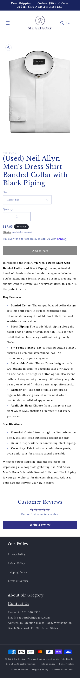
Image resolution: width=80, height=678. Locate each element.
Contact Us (18, 603)
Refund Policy (16, 563)
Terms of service (19, 669)
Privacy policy (66, 664)
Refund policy (48, 664)
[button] (7, 23)
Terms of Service (18, 580)
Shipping (7, 232)
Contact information (62, 669)
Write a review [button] (40, 524)
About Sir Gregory (25, 595)
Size (5, 192)
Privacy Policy (16, 554)
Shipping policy (40, 669)
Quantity (8, 209)
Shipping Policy (17, 572)
